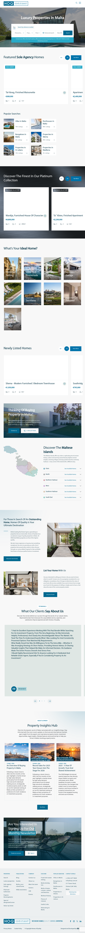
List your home (50, 594)
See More (76, 57)
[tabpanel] (36, 76)
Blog (17, 877)
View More (76, 348)
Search (68, 33)
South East (49, 497)
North (48, 474)
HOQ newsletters (21, 889)
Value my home (8, 905)
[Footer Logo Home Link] (18, 921)
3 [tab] (37, 88)
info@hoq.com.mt (71, 880)
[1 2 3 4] (36, 76)
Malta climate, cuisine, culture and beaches (46, 890)
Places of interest (44, 900)
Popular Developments (8, 896)
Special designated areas (9, 901)
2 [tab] (35, 88)
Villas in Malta (58, 877)
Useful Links (45, 904)
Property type (30, 33)
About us (31, 881)
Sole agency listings (7, 885)
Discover (43, 873)
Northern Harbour (51, 480)
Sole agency (10, 67)
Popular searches (58, 873)
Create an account (16, 853)
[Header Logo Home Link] (16, 3)
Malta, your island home (20, 885)
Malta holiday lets (45, 884)
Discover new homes (12, 558)
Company (31, 873)
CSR (30, 891)
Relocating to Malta (45, 908)
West (47, 486)
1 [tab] (33, 88)
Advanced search (49, 33)
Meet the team (33, 884)
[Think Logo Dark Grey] (78, 929)
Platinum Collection (7, 890)
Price (37, 33)
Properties (7, 873)
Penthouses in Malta (58, 887)
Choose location (19, 33)
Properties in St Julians (58, 898)
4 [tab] (38, 88)
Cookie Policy (18, 928)
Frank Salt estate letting (46, 878)
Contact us (14, 430)
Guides (18, 881)
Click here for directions (72, 893)
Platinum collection (13, 190)
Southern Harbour (51, 491)
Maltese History (46, 895)
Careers (31, 887)
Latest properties (9, 881)
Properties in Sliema (57, 892)
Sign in (32, 853)
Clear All (59, 33)
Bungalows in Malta (57, 882)
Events (31, 894)
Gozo (47, 468)
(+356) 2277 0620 (31, 430)
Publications (20, 873)
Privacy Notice (8, 928)
